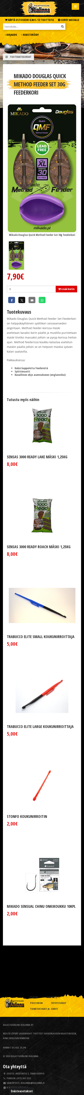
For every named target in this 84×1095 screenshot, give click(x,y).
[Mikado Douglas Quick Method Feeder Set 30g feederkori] (42, 168)
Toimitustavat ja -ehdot (44, 1009)
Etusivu (34, 997)
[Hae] (62, 26)
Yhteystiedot (58, 1003)
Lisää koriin (68, 289)
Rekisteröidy (30, 35)
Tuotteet (51, 997)
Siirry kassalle (69, 20)
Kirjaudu (11, 35)
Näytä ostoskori (30, 20)
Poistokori (36, 1003)
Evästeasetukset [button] (22, 1091)
